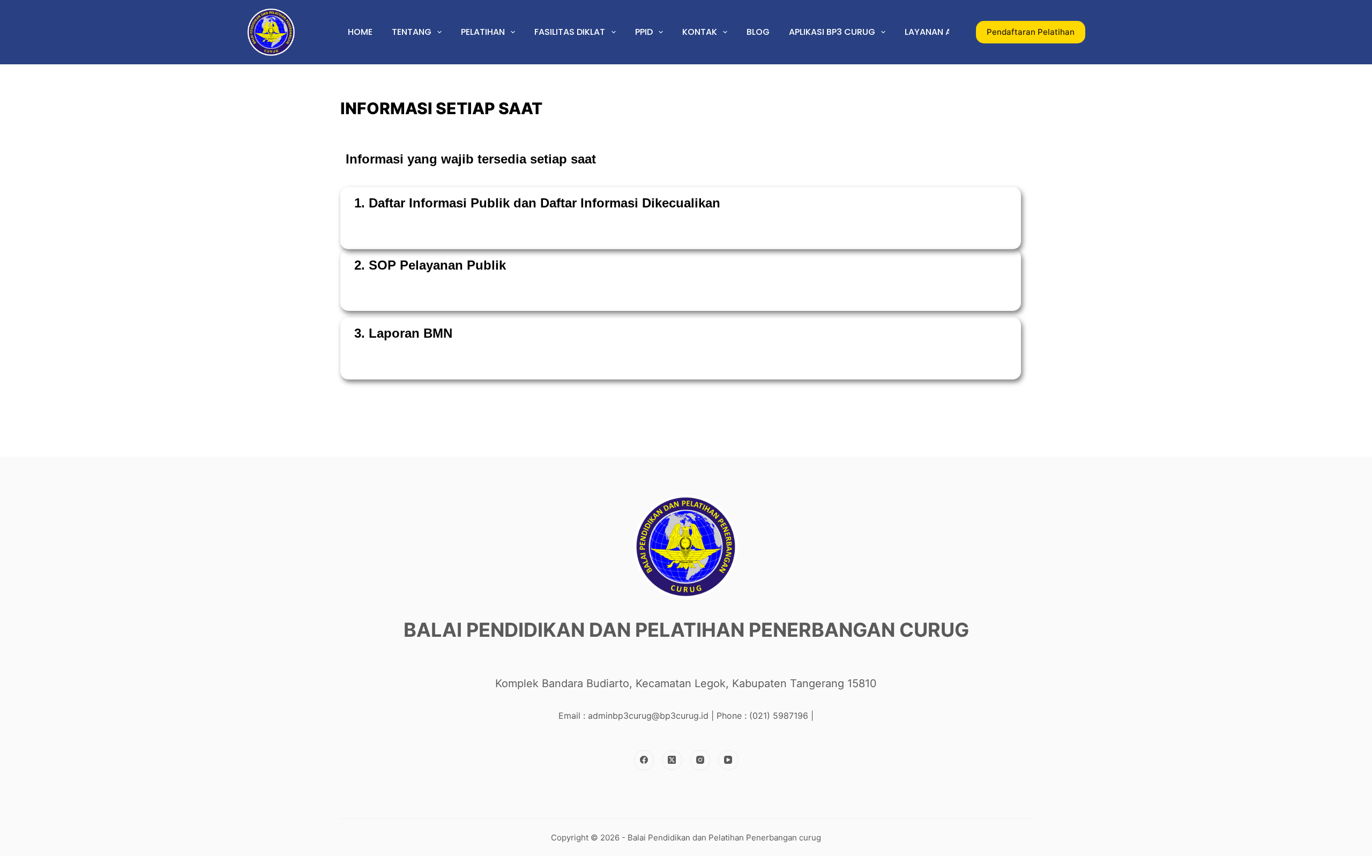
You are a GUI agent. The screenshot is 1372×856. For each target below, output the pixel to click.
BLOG (758, 32)
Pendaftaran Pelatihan (1031, 32)
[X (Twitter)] (672, 760)
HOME (360, 32)
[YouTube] (728, 760)
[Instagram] (700, 760)
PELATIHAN (483, 32)
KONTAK (699, 32)
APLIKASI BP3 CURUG (832, 32)
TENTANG (411, 32)
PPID (644, 32)
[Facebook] (644, 760)
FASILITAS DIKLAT (569, 32)
